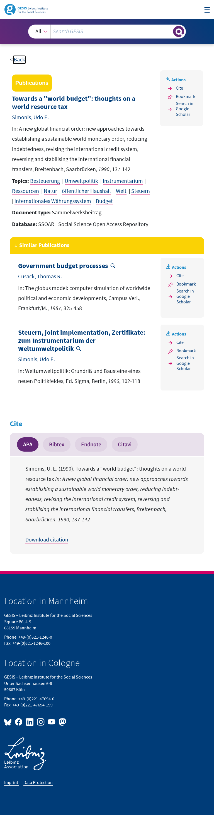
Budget (104, 201)
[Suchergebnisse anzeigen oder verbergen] (178, 32)
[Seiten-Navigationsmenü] (207, 10)
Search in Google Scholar (184, 109)
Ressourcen (25, 191)
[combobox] (107, 31)
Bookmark (185, 97)
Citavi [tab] (125, 444)
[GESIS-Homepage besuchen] (26, 9)
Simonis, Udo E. (30, 117)
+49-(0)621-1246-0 (35, 637)
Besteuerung (45, 181)
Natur (50, 191)
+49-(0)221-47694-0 (36, 699)
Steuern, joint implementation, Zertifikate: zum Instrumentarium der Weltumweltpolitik (81, 341)
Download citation (46, 539)
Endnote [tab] (91, 444)
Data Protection (38, 783)
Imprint (11, 783)
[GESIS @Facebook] (19, 721)
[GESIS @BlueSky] (9, 721)
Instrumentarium (123, 181)
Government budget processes (63, 266)
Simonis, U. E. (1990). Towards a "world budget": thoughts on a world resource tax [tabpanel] (106, 504)
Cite (179, 88)
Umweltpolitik (81, 181)
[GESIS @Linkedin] (30, 721)
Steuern (140, 191)
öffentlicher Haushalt (86, 191)
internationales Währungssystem (52, 201)
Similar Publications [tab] (44, 245)
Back (19, 59)
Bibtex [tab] (56, 444)
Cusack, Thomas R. (40, 276)
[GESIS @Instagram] (41, 721)
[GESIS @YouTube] (52, 721)
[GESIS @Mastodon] (61, 721)
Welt (121, 191)
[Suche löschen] (168, 31)
